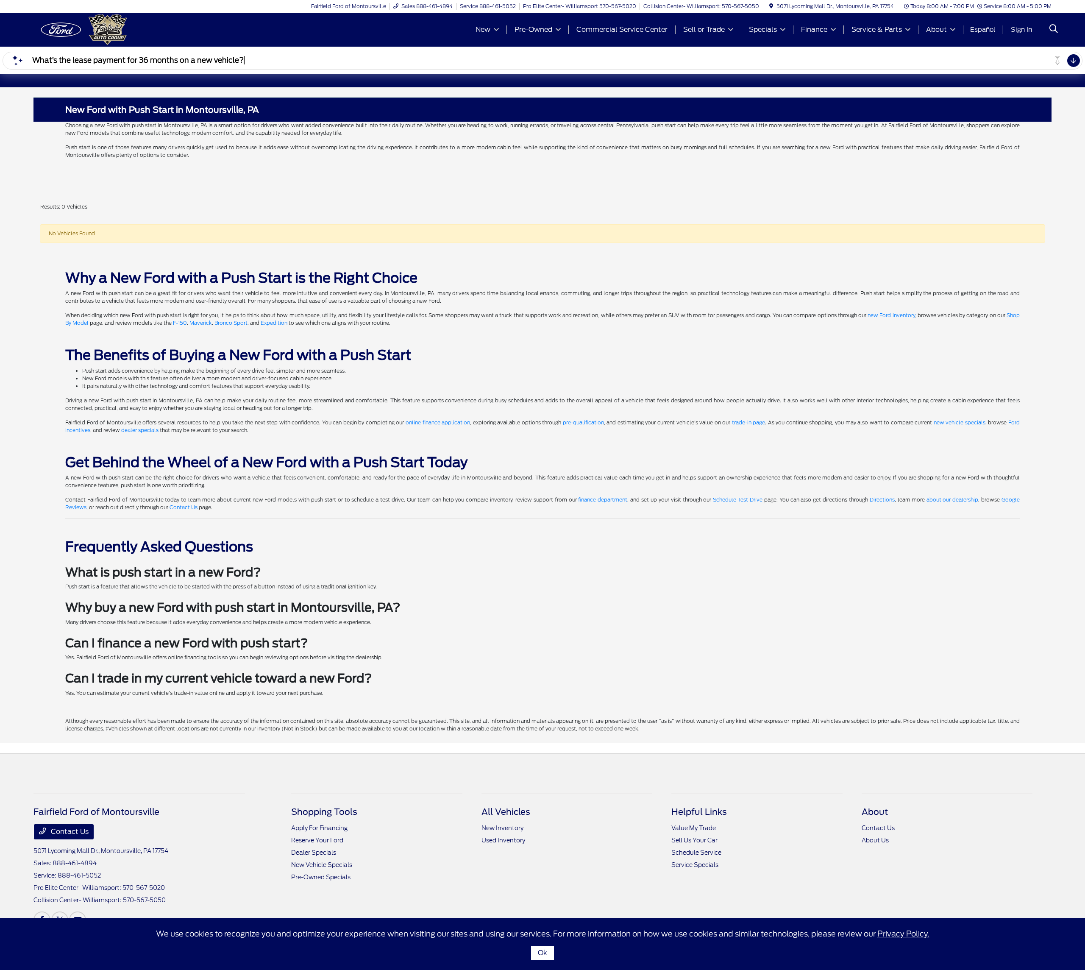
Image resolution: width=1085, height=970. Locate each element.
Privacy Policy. (903, 933)
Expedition (274, 323)
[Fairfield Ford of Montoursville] (106, 29)
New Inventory (502, 828)
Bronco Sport (231, 323)
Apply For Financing (319, 828)
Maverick (200, 323)
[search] (1053, 29)
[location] (771, 6)
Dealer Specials (313, 852)
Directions (882, 499)
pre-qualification (583, 422)
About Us (875, 840)
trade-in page (748, 422)
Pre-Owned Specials (321, 877)
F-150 (180, 323)
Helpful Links (699, 812)
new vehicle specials (959, 422)
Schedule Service (696, 852)
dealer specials (140, 430)
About (875, 812)
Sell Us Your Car (694, 840)
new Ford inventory (891, 315)
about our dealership (952, 499)
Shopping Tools (324, 812)
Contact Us (184, 507)
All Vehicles (505, 812)
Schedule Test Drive (737, 499)
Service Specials (694, 864)
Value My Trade (693, 828)
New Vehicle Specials (321, 864)
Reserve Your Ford (317, 840)
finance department (602, 499)
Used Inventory (503, 840)
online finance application (438, 422)
